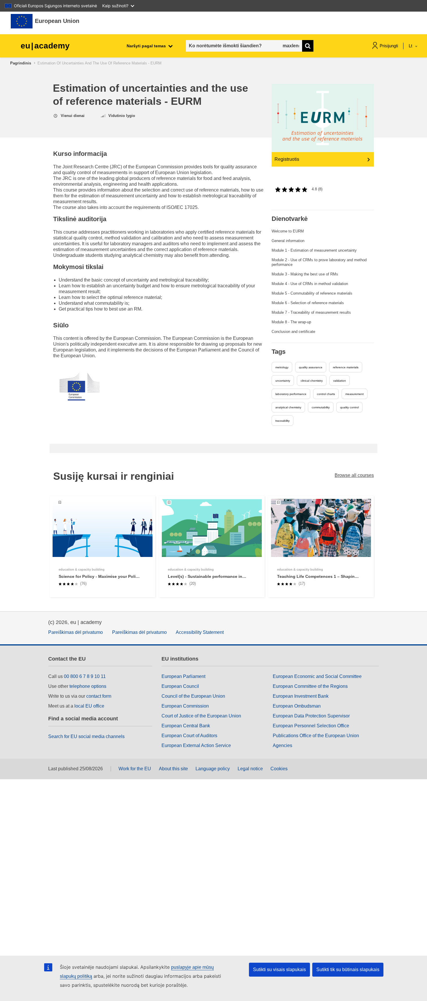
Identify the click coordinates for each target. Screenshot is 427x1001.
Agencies (282, 745)
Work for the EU (135, 768)
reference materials (345, 367)
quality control (349, 407)
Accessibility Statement (200, 632)
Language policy (212, 768)
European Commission (185, 706)
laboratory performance (290, 394)
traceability (282, 420)
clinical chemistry (312, 380)
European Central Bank (186, 725)
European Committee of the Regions (310, 686)
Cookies (279, 768)
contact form (98, 696)
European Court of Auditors (189, 735)
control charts (326, 394)
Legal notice (250, 768)
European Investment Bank (301, 696)
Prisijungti (389, 45)
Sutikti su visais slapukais (279, 969)
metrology (281, 367)
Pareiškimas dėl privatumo (75, 632)
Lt (411, 45)
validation (339, 380)
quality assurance (310, 367)
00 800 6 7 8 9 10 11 (85, 676)
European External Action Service (196, 745)
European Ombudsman (297, 706)
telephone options (87, 686)
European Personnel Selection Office (311, 725)
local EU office (89, 706)
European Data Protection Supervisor (311, 715)
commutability (321, 407)
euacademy (45, 45)
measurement (354, 394)
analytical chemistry (288, 407)
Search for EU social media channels (86, 736)
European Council (180, 686)
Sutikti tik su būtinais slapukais (347, 969)
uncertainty (282, 380)
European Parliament (183, 676)
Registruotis (286, 159)
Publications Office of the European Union (316, 735)
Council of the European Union (193, 696)
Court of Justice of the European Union (201, 715)
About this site (173, 768)
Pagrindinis (20, 63)
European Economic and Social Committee (317, 676)
